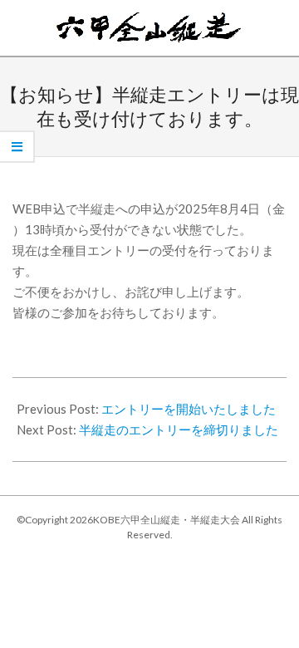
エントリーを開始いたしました (188, 408)
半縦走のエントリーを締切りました (178, 429)
